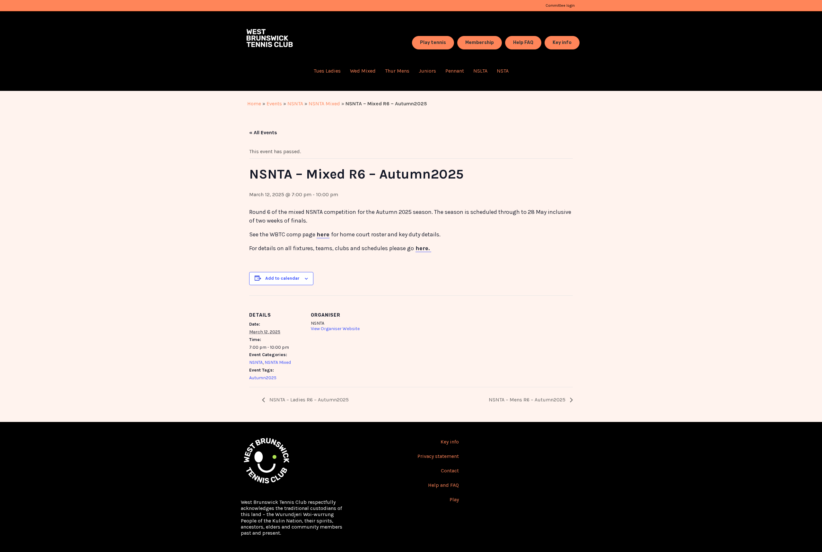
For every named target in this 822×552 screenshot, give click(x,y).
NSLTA (480, 71)
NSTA (503, 71)
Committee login (560, 5)
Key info (450, 442)
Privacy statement (438, 456)
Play (454, 499)
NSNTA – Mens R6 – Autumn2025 (528, 400)
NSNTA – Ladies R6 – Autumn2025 (308, 400)
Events (274, 104)
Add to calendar (282, 278)
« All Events (263, 132)
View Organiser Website (335, 328)
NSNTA (295, 104)
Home (254, 104)
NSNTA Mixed (324, 104)
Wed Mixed (363, 71)
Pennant (454, 71)
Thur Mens (397, 71)
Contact (450, 471)
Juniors (427, 71)
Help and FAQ (443, 485)
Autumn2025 (262, 378)
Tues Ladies (327, 71)
